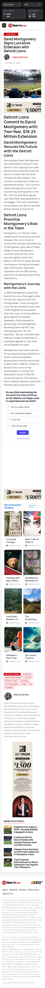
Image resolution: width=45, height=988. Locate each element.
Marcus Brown (20, 57)
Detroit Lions (11, 681)
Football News (11, 684)
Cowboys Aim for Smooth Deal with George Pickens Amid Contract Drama (25, 841)
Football (24, 681)
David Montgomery (13, 677)
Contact (22, 890)
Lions (24, 684)
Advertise (13, 890)
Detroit (28, 677)
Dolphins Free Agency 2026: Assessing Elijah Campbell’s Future (26, 829)
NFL (31, 684)
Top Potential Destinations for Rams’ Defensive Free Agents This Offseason (26, 863)
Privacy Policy (33, 890)
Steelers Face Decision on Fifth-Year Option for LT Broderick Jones (26, 852)
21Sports (27, 674)
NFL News (9, 687)
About (5, 890)
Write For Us (8, 893)
